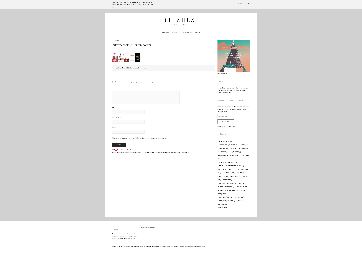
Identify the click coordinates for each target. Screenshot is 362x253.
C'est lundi (221, 148)
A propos (115, 2)
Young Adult (221, 204)
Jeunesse (233, 176)
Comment (115, 89)
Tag (247, 155)
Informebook (221, 155)
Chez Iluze (181, 19)
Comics (231, 169)
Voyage (239, 201)
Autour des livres (223, 141)
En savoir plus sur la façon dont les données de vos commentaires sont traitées (166, 152)
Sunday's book (237, 155)
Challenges (125, 7)
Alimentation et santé (226, 183)
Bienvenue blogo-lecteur (227, 145)
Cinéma (221, 162)
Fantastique (227, 173)
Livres (231, 162)
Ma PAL (140, 4)
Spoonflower (151, 227)
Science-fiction (236, 197)
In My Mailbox (234, 152)
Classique (220, 169)
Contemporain (244, 169)
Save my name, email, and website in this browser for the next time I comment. (140, 138)
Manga (244, 176)
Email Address (116, 118)
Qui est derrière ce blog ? (128, 4)
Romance (222, 197)
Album (221, 166)
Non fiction (227, 180)
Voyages (222, 208)
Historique (221, 176)
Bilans (242, 145)
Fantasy (239, 173)
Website (114, 127)
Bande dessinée (234, 166)
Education (232, 190)
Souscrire (225, 121)
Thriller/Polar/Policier (224, 201)
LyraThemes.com (135, 246)
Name (113, 108)
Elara (113, 246)
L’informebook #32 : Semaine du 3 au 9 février (131, 68)
